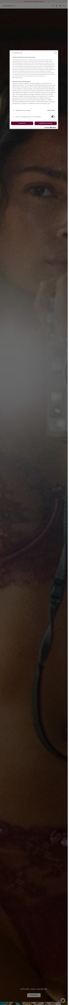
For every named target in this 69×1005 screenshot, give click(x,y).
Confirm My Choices (45, 123)
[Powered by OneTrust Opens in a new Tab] (50, 128)
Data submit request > (17, 77)
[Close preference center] (55, 53)
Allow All (22, 123)
